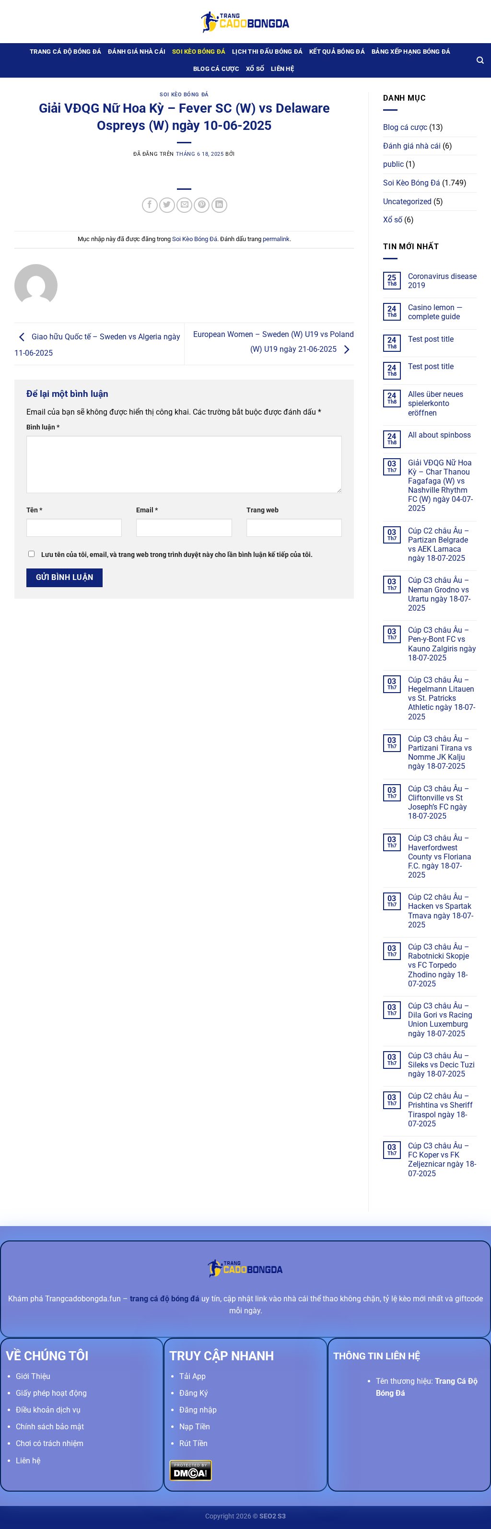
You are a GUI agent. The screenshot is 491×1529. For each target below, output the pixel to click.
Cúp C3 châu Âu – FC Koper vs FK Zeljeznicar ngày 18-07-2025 (442, 1159)
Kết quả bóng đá (337, 51)
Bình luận (42, 427)
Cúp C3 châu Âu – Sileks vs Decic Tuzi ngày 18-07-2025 (441, 1064)
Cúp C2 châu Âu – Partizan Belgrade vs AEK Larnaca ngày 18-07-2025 (438, 544)
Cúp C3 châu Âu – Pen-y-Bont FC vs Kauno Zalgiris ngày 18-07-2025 (442, 644)
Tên (34, 510)
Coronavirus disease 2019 (442, 281)
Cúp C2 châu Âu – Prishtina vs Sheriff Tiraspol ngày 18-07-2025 (440, 1109)
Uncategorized (407, 201)
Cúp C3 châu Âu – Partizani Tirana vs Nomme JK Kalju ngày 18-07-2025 (440, 752)
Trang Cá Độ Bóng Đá (65, 51)
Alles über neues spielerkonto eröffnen (435, 403)
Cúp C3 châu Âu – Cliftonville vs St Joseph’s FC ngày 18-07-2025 (438, 802)
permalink (276, 239)
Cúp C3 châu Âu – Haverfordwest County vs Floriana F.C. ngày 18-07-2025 (439, 857)
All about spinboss (439, 435)
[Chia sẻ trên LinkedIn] (219, 205)
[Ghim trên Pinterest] (202, 205)
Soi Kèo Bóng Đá (198, 51)
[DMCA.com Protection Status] (190, 1469)
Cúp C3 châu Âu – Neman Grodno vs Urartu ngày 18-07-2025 (439, 594)
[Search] (480, 60)
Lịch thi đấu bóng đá (267, 51)
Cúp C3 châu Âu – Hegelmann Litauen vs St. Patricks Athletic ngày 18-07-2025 (441, 698)
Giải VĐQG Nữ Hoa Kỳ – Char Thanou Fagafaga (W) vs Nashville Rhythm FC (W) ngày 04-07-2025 (440, 485)
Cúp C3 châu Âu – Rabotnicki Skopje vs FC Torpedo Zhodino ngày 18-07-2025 (438, 965)
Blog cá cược (216, 68)
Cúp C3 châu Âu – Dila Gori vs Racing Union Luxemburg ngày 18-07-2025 (440, 1019)
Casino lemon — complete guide (435, 312)
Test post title (431, 339)
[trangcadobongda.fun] (245, 21)
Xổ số (255, 68)
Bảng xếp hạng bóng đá (411, 51)
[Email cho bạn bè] (184, 205)
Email (147, 510)
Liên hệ (282, 68)
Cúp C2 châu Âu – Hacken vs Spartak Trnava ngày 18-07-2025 (440, 910)
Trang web (262, 510)
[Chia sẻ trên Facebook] (150, 205)
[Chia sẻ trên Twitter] (167, 205)
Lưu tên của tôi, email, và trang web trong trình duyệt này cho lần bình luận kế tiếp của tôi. (177, 555)
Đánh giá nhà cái (136, 51)
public (393, 164)
